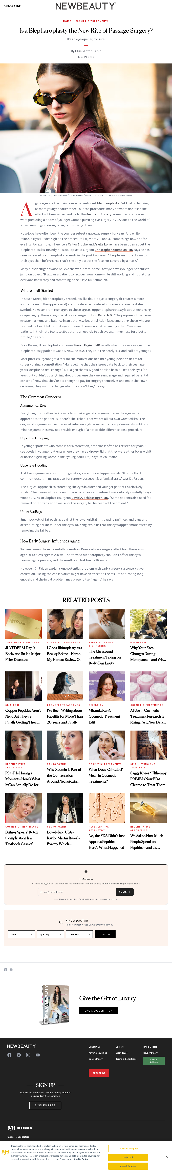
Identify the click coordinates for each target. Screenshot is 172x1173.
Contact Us (94, 1046)
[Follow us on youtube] (38, 1055)
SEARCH (105, 934)
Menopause (138, 642)
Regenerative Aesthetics (15, 766)
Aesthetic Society (98, 214)
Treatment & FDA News (22, 642)
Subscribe (12, 6)
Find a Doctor (150, 1046)
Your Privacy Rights (128, 1148)
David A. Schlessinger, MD (89, 497)
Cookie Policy (96, 1058)
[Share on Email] (11, 969)
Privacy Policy (150, 1052)
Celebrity (96, 704)
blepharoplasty (108, 203)
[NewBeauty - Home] (86, 6)
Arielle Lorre (103, 244)
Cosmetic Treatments (92, 21)
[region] (86, 1157)
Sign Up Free (45, 1105)
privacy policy (111, 899)
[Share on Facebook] (5, 969)
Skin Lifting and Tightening (101, 644)
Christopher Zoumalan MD (114, 249)
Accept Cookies (128, 1166)
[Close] (166, 1156)
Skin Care (12, 704)
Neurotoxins (57, 764)
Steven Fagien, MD (86, 345)
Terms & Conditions (126, 1058)
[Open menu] (164, 6)
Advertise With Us (98, 1052)
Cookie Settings (153, 1060)
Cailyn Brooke (78, 244)
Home (67, 21)
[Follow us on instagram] (28, 1055)
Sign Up (123, 892)
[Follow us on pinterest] (19, 1055)
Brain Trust (121, 1052)
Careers (120, 1046)
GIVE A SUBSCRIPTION (99, 1010)
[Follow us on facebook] (9, 1055)
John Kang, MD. (101, 315)
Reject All (128, 1157)
